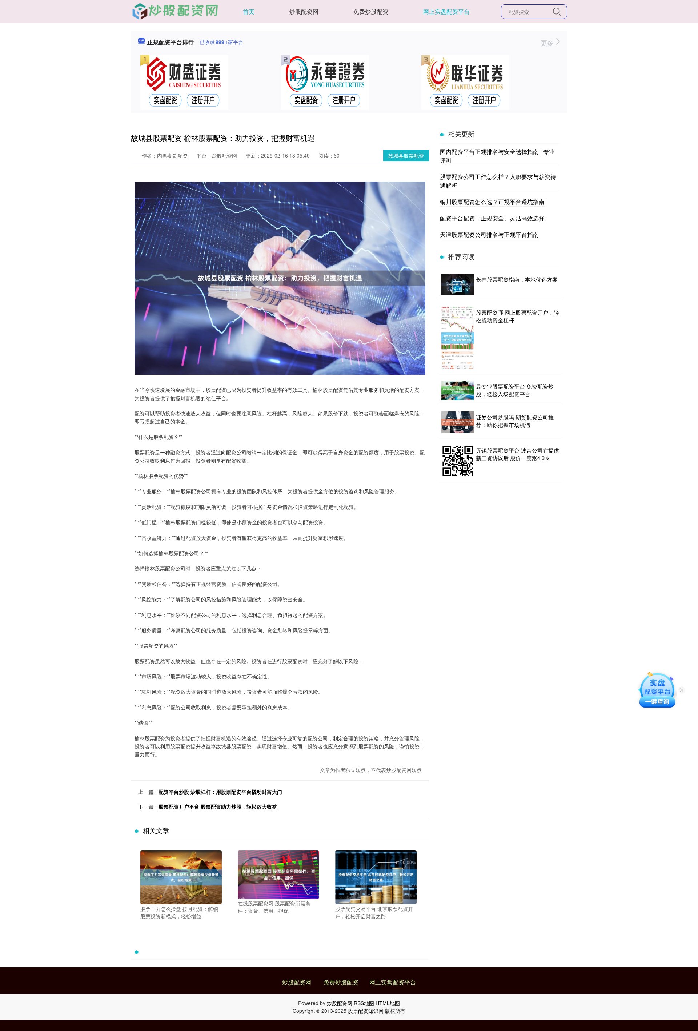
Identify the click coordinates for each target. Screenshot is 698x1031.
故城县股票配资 (406, 155)
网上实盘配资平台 (446, 11)
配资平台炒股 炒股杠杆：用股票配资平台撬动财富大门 (220, 791)
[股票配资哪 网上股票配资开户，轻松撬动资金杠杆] (457, 338)
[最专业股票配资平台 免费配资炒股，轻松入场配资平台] (457, 390)
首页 (248, 11)
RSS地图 (364, 1003)
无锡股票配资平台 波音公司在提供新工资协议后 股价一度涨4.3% (517, 454)
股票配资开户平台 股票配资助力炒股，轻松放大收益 (218, 806)
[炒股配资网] (175, 11)
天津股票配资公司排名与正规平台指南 (489, 234)
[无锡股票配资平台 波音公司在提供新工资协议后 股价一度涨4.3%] (457, 461)
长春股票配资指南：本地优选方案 (517, 279)
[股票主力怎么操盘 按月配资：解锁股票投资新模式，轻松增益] (181, 876)
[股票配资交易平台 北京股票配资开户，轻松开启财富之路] (376, 876)
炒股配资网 (303, 11)
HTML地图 (388, 1003)
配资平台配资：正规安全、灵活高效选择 (492, 218)
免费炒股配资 (370, 11)
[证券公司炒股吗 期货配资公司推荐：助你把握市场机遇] (457, 422)
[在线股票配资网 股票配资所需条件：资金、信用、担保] (278, 873)
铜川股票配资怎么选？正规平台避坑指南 (492, 202)
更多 (548, 42)
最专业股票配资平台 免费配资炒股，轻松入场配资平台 (515, 390)
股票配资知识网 (366, 1010)
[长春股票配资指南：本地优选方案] (457, 284)
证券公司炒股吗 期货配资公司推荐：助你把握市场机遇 (515, 421)
